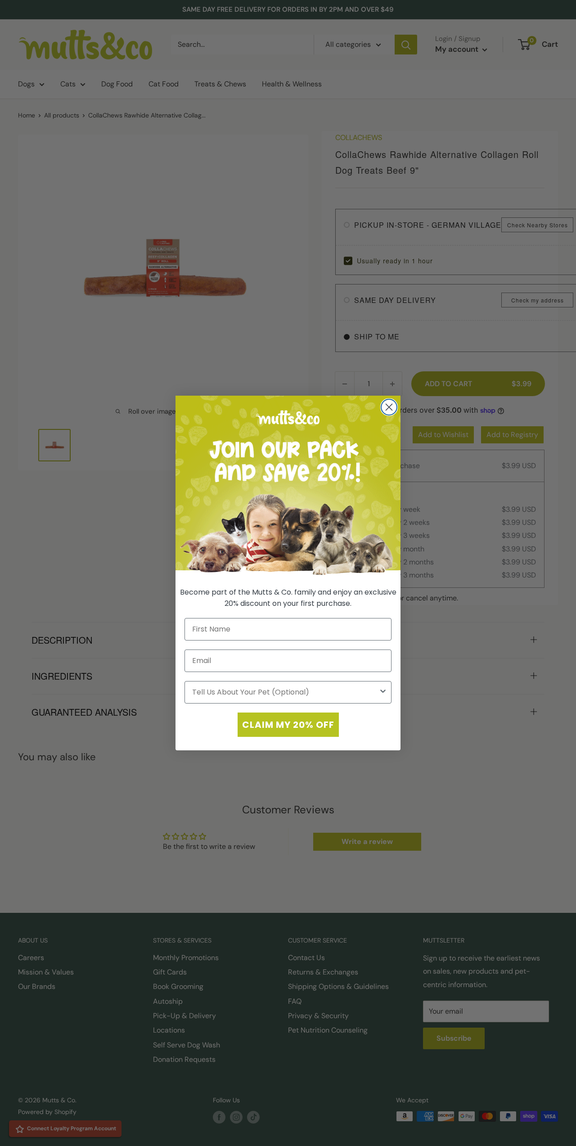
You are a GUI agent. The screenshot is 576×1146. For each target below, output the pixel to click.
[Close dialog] (389, 407)
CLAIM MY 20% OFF (288, 724)
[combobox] (285, 692)
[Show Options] (382, 692)
